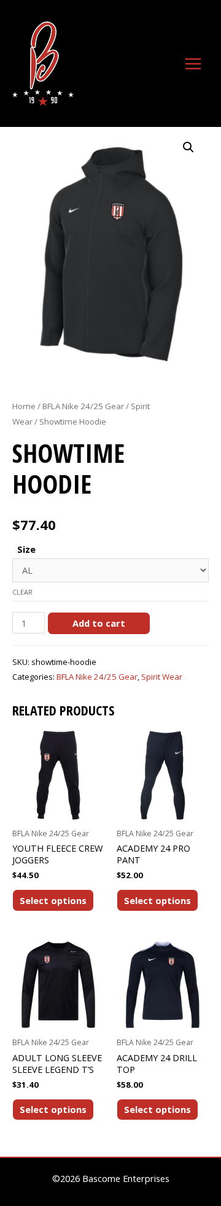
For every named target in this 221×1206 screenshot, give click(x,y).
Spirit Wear (161, 676)
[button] (188, 147)
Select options (53, 900)
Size (26, 549)
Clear (22, 592)
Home (24, 406)
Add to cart (98, 623)
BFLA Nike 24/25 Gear (83, 406)
